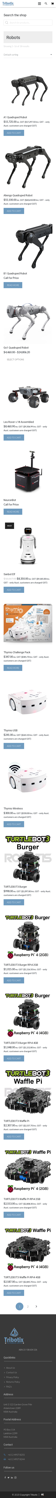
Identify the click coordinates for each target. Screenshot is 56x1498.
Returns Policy (13, 1382)
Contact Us (11, 1372)
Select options (15, 359)
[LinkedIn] (11, 1477)
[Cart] (52, 3)
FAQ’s (9, 1386)
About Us (10, 1367)
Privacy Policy (12, 1377)
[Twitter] (8, 1477)
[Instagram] (15, 1477)
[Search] (46, 3)
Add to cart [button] (14, 133)
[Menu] (39, 3)
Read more (13, 285)
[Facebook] (5, 1477)
